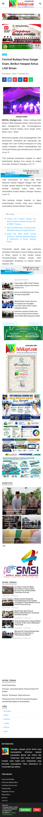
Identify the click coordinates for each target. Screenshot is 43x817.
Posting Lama (34, 324)
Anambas (7, 711)
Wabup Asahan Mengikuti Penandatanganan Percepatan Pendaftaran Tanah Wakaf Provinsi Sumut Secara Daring (27, 601)
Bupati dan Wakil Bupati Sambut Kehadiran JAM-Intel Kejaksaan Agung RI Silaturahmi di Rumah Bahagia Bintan (21, 238)
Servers (4, 798)
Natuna (6, 727)
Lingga (6, 723)
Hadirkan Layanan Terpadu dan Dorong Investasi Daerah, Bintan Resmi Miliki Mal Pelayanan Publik (27, 313)
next (5, 545)
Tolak (37, 810)
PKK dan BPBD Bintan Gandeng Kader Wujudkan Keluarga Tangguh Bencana (21, 229)
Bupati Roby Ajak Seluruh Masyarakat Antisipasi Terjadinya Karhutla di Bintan (26, 612)
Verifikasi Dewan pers (9, 785)
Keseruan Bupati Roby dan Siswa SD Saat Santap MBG (26, 293)
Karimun (7, 719)
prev (3, 545)
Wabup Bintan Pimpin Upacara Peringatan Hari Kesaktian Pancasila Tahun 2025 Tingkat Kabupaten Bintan (25, 304)
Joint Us (5, 801)
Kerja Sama (6, 794)
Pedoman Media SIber (10, 782)
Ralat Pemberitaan (9, 685)
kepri (6, 731)
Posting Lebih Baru (9, 324)
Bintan (4, 54)
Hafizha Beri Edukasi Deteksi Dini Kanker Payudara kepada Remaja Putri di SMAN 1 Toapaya (21, 221)
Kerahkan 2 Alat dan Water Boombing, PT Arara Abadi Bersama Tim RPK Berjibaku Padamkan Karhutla (24, 589)
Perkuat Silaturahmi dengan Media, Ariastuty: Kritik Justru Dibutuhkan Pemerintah (27, 623)
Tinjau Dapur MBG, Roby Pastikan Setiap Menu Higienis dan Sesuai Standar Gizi (26, 285)
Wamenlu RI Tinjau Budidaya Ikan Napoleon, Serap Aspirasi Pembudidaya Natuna (26, 633)
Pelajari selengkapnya (9, 813)
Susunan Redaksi (8, 779)
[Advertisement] (21, 659)
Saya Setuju (25, 810)
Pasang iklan (6, 788)
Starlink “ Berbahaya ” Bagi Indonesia (16, 695)
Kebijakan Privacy (8, 791)
